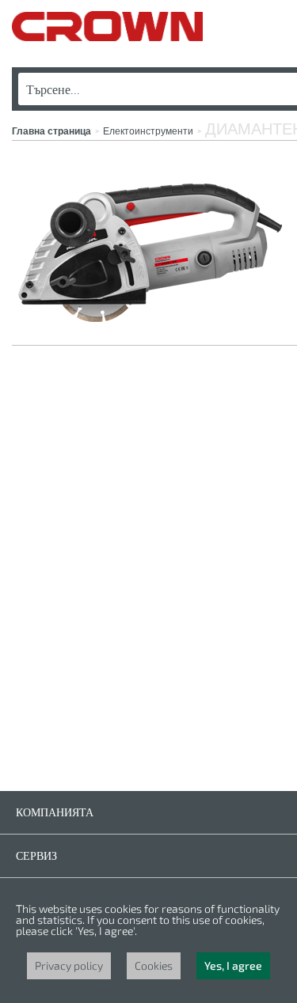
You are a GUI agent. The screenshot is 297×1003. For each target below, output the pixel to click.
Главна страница (51, 131)
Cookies (154, 965)
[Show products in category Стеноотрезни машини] (150, 322)
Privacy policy (69, 965)
